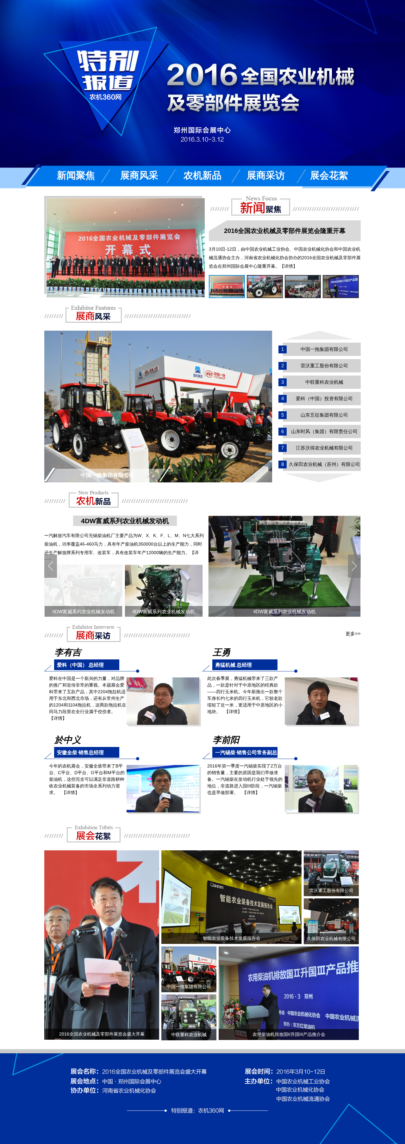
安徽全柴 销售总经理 (80, 752)
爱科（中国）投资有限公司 (324, 398)
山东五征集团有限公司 (324, 415)
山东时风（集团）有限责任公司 (324, 431)
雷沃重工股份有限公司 (324, 365)
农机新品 (202, 175)
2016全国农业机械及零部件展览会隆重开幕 (285, 230)
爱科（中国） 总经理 (80, 665)
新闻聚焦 (76, 175)
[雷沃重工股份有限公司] (331, 853)
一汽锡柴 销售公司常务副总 (246, 752)
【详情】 (288, 266)
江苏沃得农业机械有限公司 (324, 447)
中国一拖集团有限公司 (324, 349)
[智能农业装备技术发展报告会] (231, 853)
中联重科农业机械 (324, 382)
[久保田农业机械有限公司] (331, 901)
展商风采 (139, 175)
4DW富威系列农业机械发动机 (125, 520)
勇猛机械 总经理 (233, 665)
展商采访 (266, 175)
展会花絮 (329, 175)
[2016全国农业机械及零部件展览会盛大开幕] (101, 853)
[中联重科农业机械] (188, 997)
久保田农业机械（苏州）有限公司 (324, 464)
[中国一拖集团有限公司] (158, 333)
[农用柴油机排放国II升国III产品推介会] (289, 949)
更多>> (353, 633)
